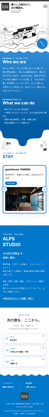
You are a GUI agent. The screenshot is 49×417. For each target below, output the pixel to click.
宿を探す (29, 383)
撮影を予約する (8, 387)
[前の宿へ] (4, 189)
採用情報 (22, 413)
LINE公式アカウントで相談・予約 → (18, 298)
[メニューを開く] (44, 6)
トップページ (8, 383)
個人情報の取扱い (31, 413)
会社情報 (15, 413)
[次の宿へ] (44, 189)
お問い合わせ (31, 387)
